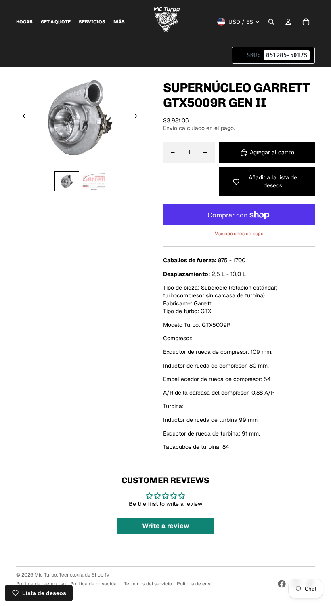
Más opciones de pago (239, 233)
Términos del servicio (148, 584)
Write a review (165, 526)
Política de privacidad (94, 584)
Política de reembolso (41, 584)
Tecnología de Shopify (84, 575)
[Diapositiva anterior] (22, 117)
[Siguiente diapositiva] (137, 117)
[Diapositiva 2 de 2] (93, 181)
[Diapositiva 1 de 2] (66, 181)
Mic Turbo (45, 575)
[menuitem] (24, 22)
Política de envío (195, 584)
